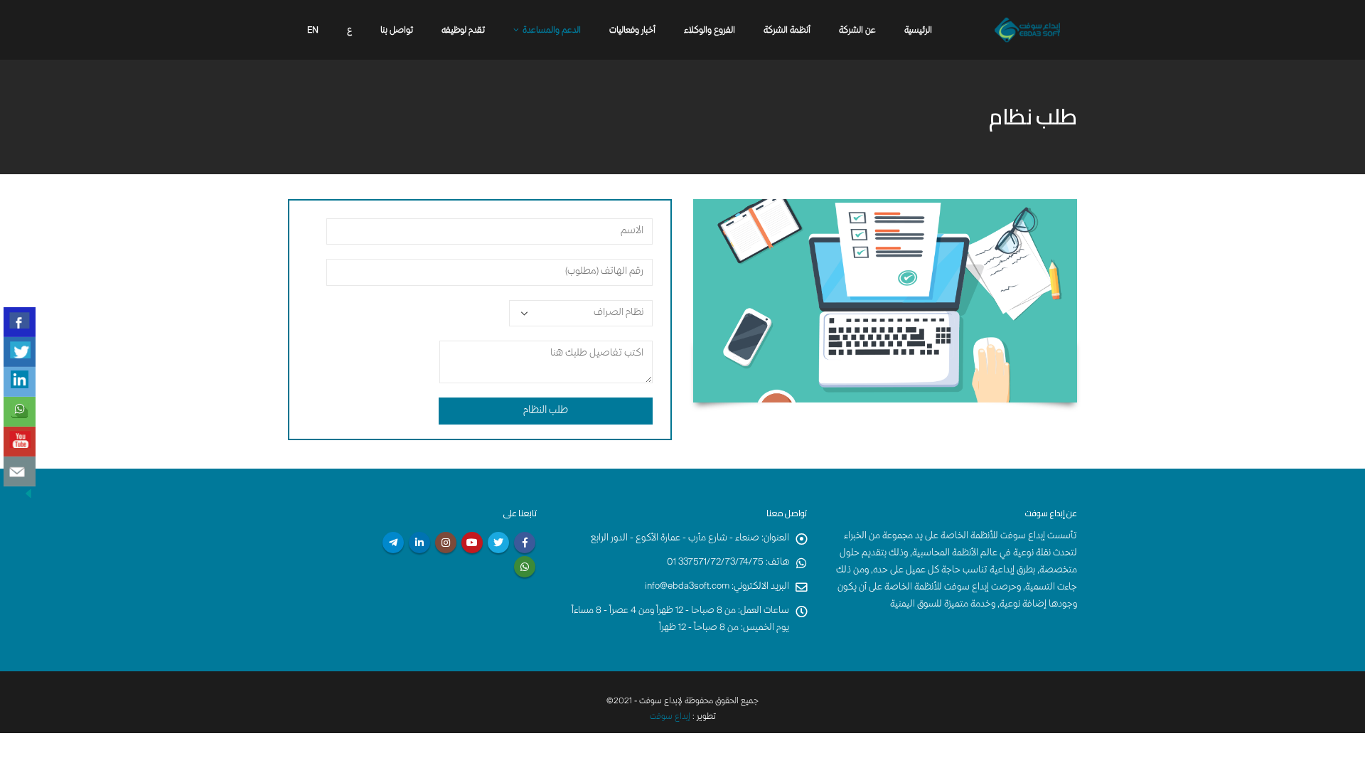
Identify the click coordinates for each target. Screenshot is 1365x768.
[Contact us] (20, 471)
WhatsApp (524, 566)
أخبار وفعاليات (632, 31)
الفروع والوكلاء (709, 31)
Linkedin (419, 542)
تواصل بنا (396, 31)
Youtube (472, 542)
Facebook (524, 542)
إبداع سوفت (670, 717)
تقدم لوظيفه (463, 31)
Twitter (498, 542)
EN (312, 31)
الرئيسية (918, 31)
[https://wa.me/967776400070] (20, 412)
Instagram (445, 542)
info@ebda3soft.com (687, 587)
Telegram (393, 542)
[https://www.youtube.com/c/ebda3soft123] (20, 442)
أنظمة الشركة (787, 31)
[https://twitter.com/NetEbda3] (20, 352)
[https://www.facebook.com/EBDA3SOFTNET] (20, 322)
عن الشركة (857, 31)
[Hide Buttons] (28, 494)
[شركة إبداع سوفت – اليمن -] (1027, 29)
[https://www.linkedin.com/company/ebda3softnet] (20, 382)
